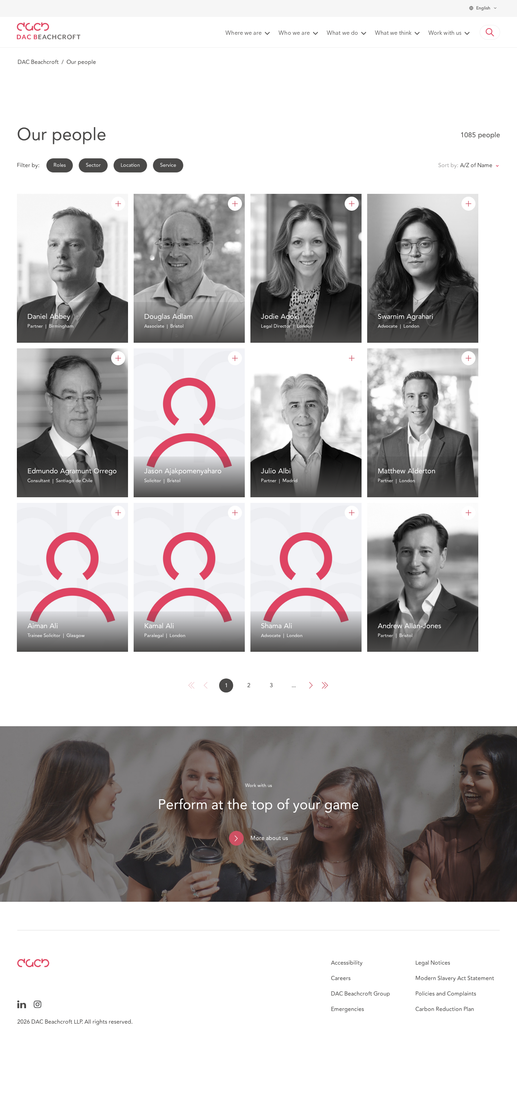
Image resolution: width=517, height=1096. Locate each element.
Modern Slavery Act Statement (454, 978)
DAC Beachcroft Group (360, 994)
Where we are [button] (243, 33)
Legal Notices (432, 963)
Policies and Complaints (445, 994)
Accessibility (347, 963)
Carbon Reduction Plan (444, 1009)
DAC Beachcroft (38, 62)
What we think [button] (393, 33)
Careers (341, 978)
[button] (490, 32)
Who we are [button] (294, 33)
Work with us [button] (444, 33)
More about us (269, 838)
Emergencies (347, 1009)
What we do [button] (342, 33)
